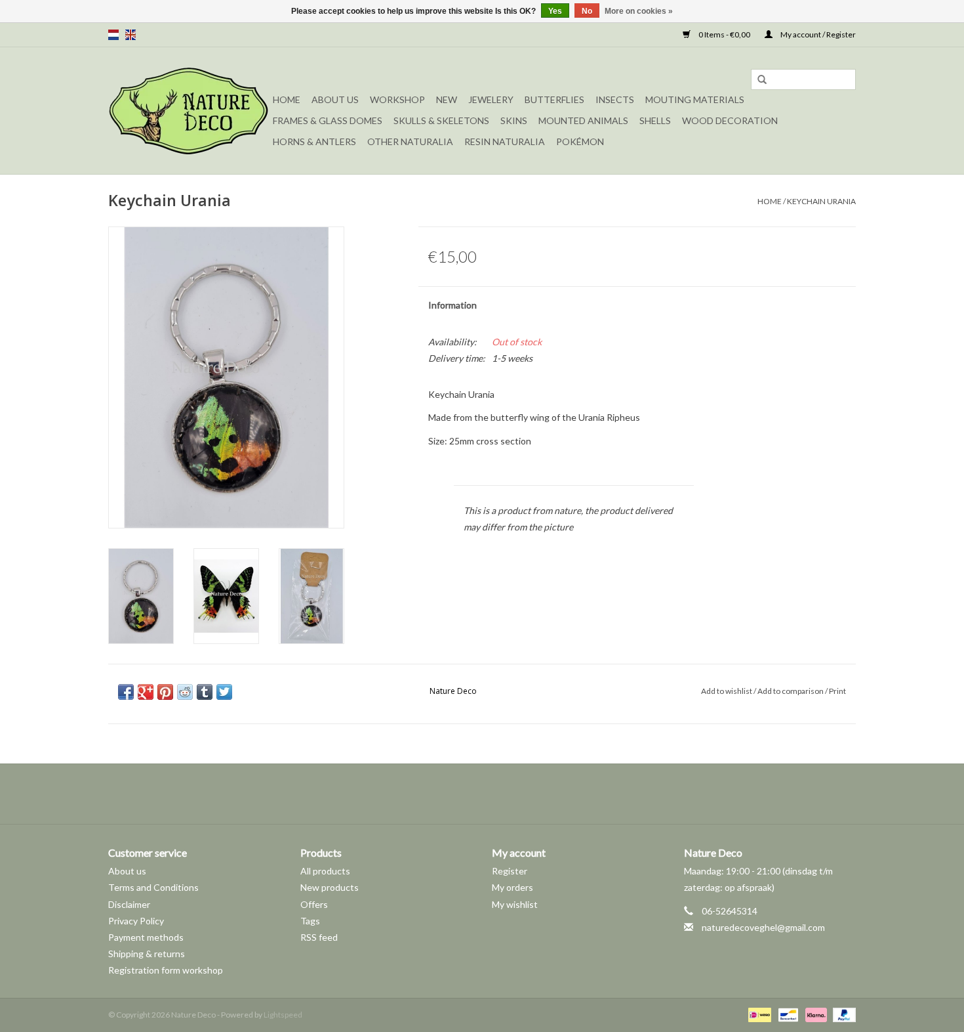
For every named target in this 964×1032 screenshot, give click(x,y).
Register (509, 870)
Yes (555, 11)
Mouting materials (694, 99)
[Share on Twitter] (224, 692)
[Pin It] (165, 692)
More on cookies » (639, 11)
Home (286, 99)
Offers (314, 904)
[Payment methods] (758, 1014)
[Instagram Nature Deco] (493, 793)
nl (113, 35)
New (446, 99)
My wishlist (515, 904)
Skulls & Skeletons (441, 120)
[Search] (762, 80)
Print (837, 691)
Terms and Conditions (153, 887)
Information (452, 305)
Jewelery (490, 99)
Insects (614, 99)
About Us (335, 99)
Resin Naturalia (504, 141)
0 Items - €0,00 (724, 34)
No (587, 11)
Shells (655, 120)
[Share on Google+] (145, 692)
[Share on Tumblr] (204, 692)
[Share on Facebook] (126, 692)
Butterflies (554, 99)
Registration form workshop (165, 970)
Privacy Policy (136, 920)
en (130, 35)
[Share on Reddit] (185, 692)
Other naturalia (410, 141)
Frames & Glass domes (327, 120)
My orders (512, 887)
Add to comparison (791, 691)
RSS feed (319, 937)
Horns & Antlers (314, 141)
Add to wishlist (726, 691)
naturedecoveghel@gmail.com (763, 927)
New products (329, 887)
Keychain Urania (821, 201)
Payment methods (146, 937)
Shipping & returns (146, 953)
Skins (513, 120)
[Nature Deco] (188, 110)
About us (127, 870)
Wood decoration (730, 120)
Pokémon (580, 141)
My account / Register (817, 34)
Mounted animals (583, 120)
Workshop (397, 99)
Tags (310, 920)
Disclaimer (129, 904)
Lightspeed (283, 1015)
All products (325, 870)
